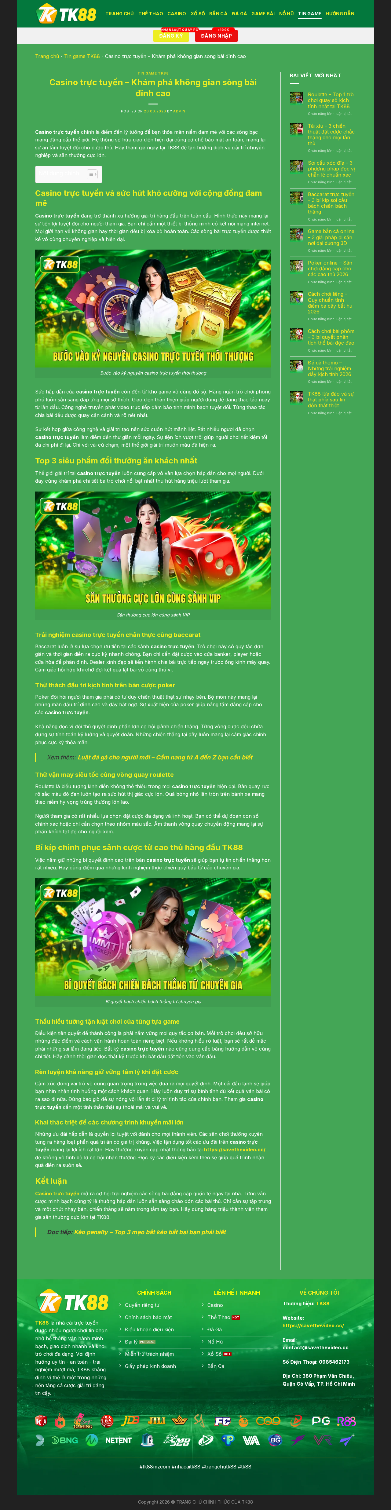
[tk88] (65, 13)
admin (179, 111)
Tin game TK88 (82, 56)
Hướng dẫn (340, 13)
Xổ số (198, 13)
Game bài (263, 13)
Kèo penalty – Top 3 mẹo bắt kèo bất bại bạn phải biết (150, 1232)
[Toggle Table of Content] (89, 174)
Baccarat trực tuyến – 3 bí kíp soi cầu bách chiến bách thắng (331, 203)
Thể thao (150, 13)
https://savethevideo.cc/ (313, 1325)
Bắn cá (218, 13)
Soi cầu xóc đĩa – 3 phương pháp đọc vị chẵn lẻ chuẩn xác (331, 168)
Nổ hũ (286, 13)
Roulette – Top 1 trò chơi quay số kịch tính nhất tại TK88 (331, 100)
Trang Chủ (119, 13)
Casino (176, 13)
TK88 (42, 1323)
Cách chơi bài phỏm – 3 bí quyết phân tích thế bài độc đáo (331, 337)
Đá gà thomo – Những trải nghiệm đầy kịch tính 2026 (329, 368)
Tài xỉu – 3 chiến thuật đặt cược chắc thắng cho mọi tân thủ (331, 135)
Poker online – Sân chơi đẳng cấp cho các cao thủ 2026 (330, 268)
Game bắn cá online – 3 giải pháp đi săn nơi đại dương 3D (331, 237)
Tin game (309, 13)
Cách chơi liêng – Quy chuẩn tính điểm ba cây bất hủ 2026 (330, 303)
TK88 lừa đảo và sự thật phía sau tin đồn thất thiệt (331, 399)
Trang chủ (47, 56)
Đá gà (239, 13)
